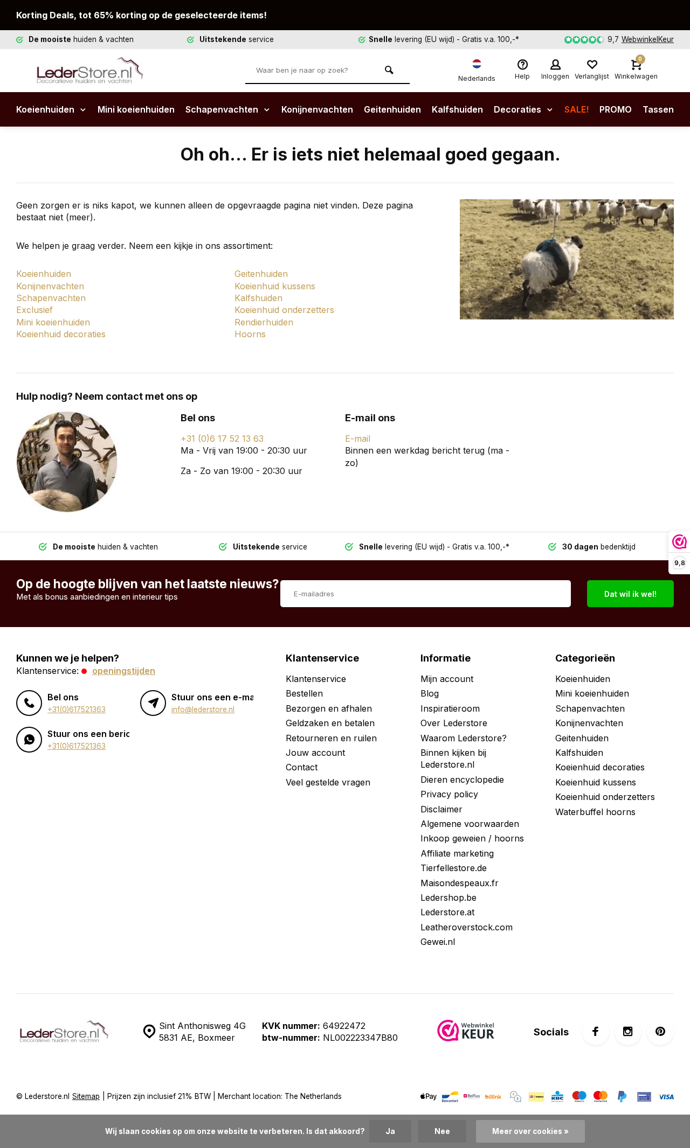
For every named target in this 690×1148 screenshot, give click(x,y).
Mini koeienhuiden (136, 109)
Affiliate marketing (457, 853)
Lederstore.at (447, 912)
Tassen (658, 109)
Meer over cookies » (530, 1131)
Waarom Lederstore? (463, 738)
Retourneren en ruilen (331, 738)
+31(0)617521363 (76, 709)
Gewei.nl (437, 941)
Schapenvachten (222, 109)
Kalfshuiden (457, 109)
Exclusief (34, 309)
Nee (442, 1131)
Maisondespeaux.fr (459, 883)
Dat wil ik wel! (630, 594)
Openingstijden (123, 670)
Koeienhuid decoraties (61, 334)
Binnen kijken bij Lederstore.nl (453, 758)
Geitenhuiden (392, 109)
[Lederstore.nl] (97, 70)
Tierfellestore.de (453, 867)
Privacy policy (449, 794)
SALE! (576, 109)
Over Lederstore (453, 723)
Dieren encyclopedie (462, 779)
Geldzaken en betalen (330, 723)
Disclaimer (441, 809)
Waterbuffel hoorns (595, 811)
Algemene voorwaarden (469, 823)
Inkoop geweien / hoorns (472, 838)
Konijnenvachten (317, 109)
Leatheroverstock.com (466, 927)
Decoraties (518, 109)
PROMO (615, 109)
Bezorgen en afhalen (329, 708)
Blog (429, 693)
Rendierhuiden (263, 322)
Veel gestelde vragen (328, 782)
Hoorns (250, 334)
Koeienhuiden (46, 109)
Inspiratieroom (450, 708)
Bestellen (304, 693)
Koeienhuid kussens (274, 286)
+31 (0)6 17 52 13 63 (222, 438)
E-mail (357, 438)
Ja (390, 1131)
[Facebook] (595, 1031)
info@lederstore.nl (202, 709)
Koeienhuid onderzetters (284, 309)
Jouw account (315, 752)
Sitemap (86, 1096)
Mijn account (446, 678)
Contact (302, 767)
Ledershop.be (448, 897)
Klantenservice (316, 678)
